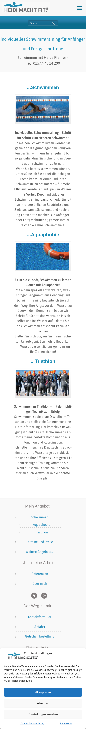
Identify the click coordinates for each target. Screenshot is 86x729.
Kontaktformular (39, 617)
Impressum (66, 723)
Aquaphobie (41, 524)
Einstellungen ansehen (43, 714)
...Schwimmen (43, 87)
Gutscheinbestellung (39, 636)
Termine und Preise (40, 542)
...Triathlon (43, 361)
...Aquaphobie (43, 234)
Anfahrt (39, 626)
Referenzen (39, 574)
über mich (40, 583)
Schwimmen (39, 517)
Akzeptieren (43, 692)
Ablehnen (43, 703)
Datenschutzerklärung (32, 723)
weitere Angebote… (39, 551)
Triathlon (41, 532)
